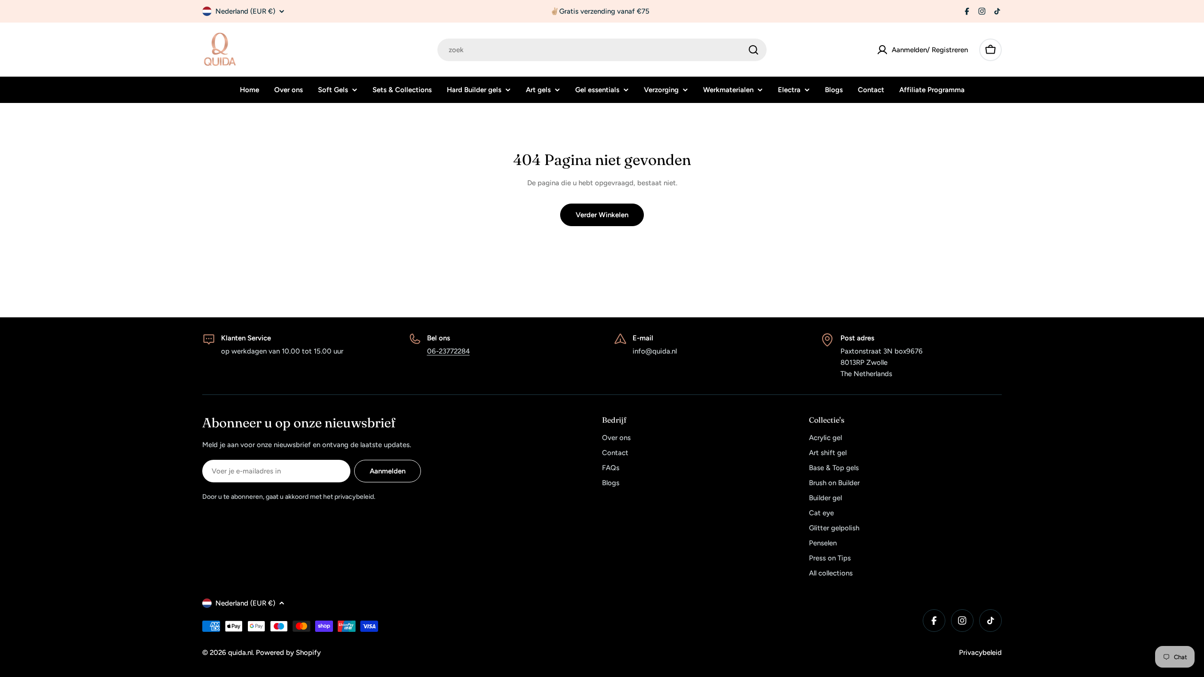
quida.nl (240, 652)
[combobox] (602, 50)
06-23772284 (448, 351)
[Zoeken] (753, 49)
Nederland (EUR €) (245, 11)
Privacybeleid (980, 652)
